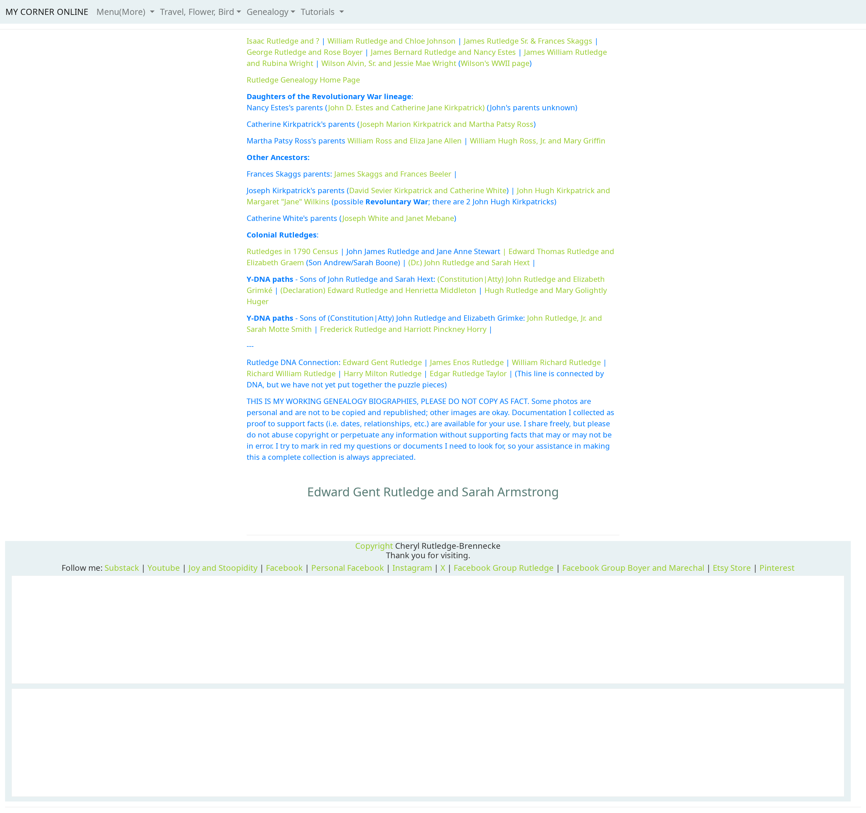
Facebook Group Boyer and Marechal (633, 567)
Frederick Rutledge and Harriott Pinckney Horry (403, 329)
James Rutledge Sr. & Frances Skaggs (528, 41)
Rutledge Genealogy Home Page (303, 79)
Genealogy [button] (268, 11)
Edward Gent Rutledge (382, 362)
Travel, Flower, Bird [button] (197, 11)
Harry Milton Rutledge (382, 373)
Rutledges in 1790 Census (292, 251)
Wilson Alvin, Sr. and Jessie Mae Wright (388, 63)
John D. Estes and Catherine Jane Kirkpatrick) (406, 107)
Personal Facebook (347, 567)
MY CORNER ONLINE (46, 11)
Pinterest (777, 567)
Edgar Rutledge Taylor (468, 373)
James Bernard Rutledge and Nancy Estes (443, 52)
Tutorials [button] (319, 11)
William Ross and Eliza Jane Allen (404, 140)
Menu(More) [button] (122, 11)
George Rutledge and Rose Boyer (305, 52)
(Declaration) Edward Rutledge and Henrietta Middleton (378, 290)
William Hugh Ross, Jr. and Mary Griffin (538, 140)
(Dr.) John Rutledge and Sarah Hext (469, 262)
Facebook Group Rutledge (504, 567)
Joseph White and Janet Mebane (398, 218)
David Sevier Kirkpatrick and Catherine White (427, 190)
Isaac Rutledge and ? (283, 41)
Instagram (412, 567)
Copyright (374, 545)
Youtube (163, 567)
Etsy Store (732, 567)
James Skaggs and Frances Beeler (392, 173)
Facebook (284, 567)
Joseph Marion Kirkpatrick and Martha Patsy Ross (446, 124)
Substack (122, 567)
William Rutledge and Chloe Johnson (391, 41)
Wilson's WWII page (495, 63)
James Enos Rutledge (467, 362)
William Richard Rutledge (556, 362)
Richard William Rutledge (291, 373)
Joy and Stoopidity (222, 567)
